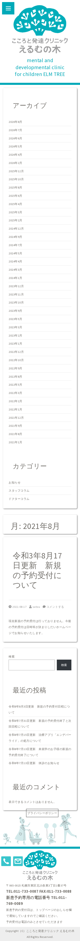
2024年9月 (15, 237)
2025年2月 (15, 220)
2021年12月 (16, 418)
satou (36, 607)
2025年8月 (15, 187)
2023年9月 (15, 311)
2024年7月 (15, 245)
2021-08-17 (19, 607)
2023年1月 (15, 343)
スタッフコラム (19, 490)
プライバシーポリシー (42, 813)
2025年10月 (16, 179)
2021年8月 (15, 434)
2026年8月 (15, 122)
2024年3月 (15, 269)
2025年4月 (15, 204)
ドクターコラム (19, 499)
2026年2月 (15, 163)
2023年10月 (16, 302)
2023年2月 (15, 335)
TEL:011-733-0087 (22, 891)
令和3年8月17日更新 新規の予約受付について (37, 570)
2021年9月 (15, 426)
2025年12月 (16, 171)
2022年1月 (15, 409)
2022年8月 (15, 376)
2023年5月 (15, 319)
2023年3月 (15, 327)
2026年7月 (15, 130)
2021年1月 (15, 442)
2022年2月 (15, 401)
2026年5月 (15, 146)
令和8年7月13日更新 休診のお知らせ (34, 763)
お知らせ (15, 482)
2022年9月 (15, 368)
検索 (12, 656)
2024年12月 (16, 228)
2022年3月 (15, 393)
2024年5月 (15, 253)
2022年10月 (16, 360)
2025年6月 (15, 196)
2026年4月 (15, 154)
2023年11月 (16, 294)
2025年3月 (15, 212)
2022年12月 (16, 352)
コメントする (55, 607)
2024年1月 (15, 278)
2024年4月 (15, 261)
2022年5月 (15, 384)
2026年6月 (15, 138)
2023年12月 (16, 286)
